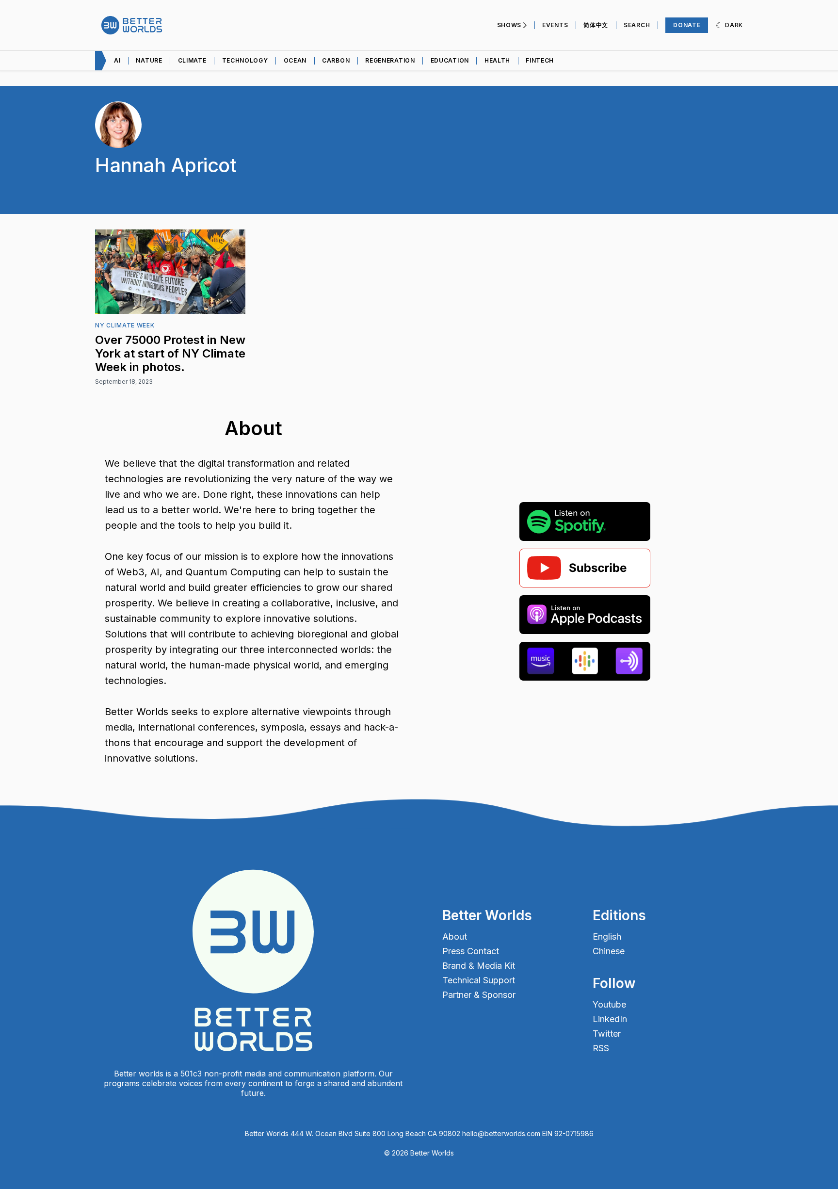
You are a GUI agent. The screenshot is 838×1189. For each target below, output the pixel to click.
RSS (601, 1048)
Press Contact (470, 951)
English (607, 937)
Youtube (609, 1005)
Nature (149, 60)
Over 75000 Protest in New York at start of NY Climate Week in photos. (170, 353)
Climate (192, 60)
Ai (117, 60)
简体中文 (595, 25)
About (454, 937)
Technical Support (478, 980)
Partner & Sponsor (479, 995)
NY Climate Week (125, 325)
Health (497, 60)
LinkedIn (610, 1019)
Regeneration (390, 60)
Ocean (295, 60)
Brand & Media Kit (478, 966)
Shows (509, 25)
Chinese (609, 951)
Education (450, 60)
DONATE (686, 25)
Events (555, 25)
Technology (245, 60)
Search (637, 25)
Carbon (336, 60)
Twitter (607, 1034)
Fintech (540, 60)
